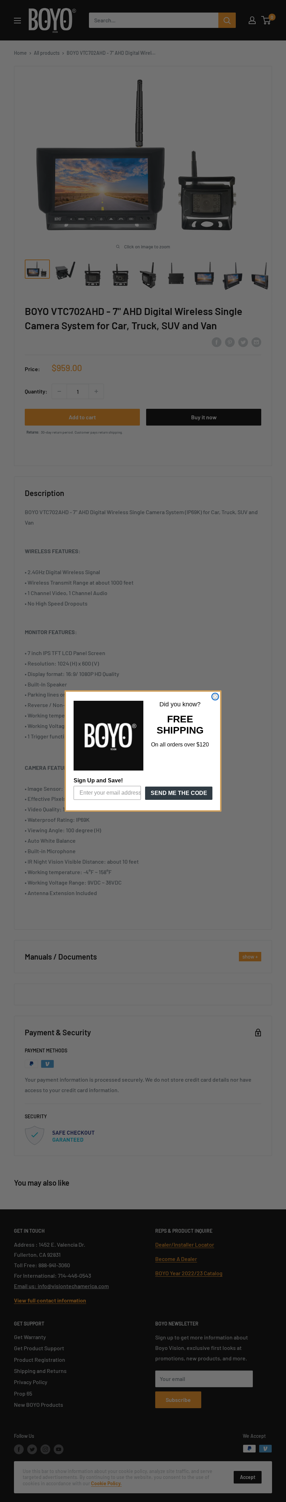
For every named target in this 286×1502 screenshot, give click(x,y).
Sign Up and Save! (98, 780)
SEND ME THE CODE (179, 793)
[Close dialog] (215, 696)
